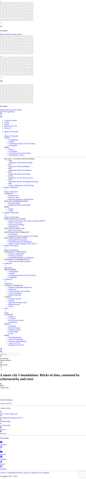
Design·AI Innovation (11, 217)
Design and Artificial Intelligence (19, 166)
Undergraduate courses (16, 155)
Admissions (8, 268)
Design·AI (11, 316)
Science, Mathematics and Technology (21, 185)
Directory (3, 433)
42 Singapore (12, 145)
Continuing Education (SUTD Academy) (22, 275)
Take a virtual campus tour (9, 414)
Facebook (3, 445)
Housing (11, 301)
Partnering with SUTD (15, 345)
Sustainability (12, 322)
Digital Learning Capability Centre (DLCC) (22, 244)
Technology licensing (15, 256)
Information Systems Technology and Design (23, 182)
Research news (13, 195)
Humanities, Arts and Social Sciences (20, 178)
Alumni (6, 122)
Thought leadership (14, 337)
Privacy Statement (43, 473)
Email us (3, 429)
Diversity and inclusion (16, 320)
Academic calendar (10, 120)
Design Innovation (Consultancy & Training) (23, 236)
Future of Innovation (15, 223)
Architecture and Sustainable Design (20, 163)
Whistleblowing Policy (15, 473)
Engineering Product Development (19, 170)
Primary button (5, 34)
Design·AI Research (11, 192)
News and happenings (15, 339)
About (6, 313)
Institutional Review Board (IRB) (19, 205)
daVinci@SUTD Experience (17, 240)
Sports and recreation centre (17, 302)
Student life (12, 289)
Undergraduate (13, 140)
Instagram (3, 469)
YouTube (3, 454)
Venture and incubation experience (19, 261)
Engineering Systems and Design (19, 174)
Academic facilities (14, 299)
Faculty (6, 124)
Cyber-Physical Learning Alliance (19, 153)
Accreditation (12, 151)
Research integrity (14, 203)
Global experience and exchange (19, 291)
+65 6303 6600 (5, 425)
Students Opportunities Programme (20, 287)
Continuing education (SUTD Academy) (21, 144)
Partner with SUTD (10, 126)
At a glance (12, 318)
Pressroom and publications (17, 341)
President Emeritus (14, 330)
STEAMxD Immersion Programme (20, 242)
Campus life (8, 283)
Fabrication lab (13, 226)
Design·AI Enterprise (11, 250)
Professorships (13, 332)
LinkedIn (3, 459)
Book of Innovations (15, 230)
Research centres (14, 197)
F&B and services (14, 304)
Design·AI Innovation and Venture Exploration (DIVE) (26, 221)
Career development (15, 293)
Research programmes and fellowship (20, 199)
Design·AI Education (11, 136)
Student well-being (14, 295)
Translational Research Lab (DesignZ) (21, 257)
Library (10, 149)
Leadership (12, 326)
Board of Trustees (14, 328)
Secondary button (16, 34)
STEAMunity (13, 234)
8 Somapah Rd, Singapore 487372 (11, 418)
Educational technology (16, 225)
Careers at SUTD (14, 343)
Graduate (11, 142)
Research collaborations (16, 254)
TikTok (2, 464)
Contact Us (4, 473)
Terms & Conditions (30, 473)
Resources (7, 128)
